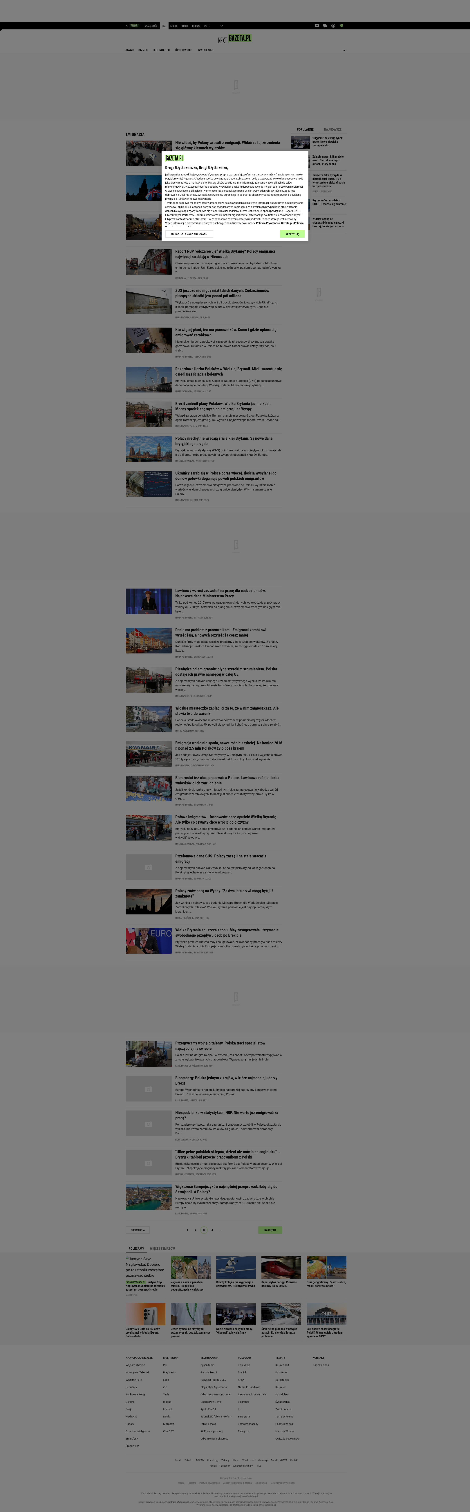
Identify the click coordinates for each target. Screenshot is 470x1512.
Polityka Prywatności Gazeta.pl (274, 223)
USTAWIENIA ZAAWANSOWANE (189, 233)
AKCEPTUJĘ (292, 234)
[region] (235, 196)
